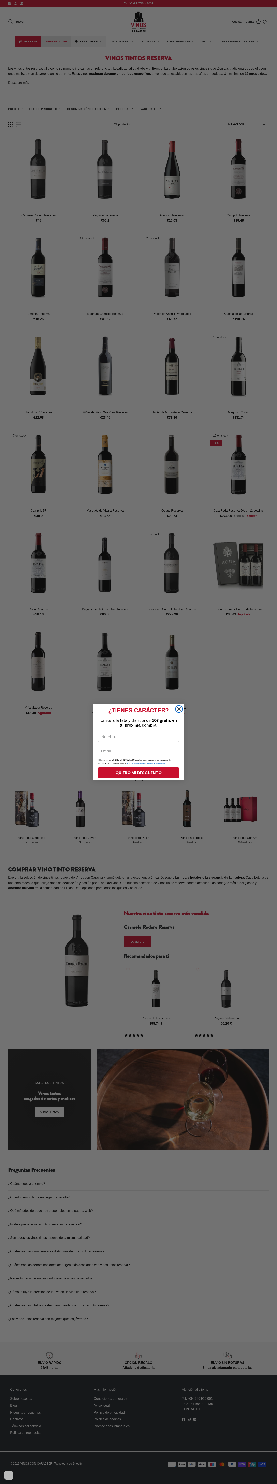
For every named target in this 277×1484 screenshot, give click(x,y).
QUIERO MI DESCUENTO (138, 773)
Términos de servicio (156, 763)
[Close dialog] (179, 709)
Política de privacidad (136, 763)
